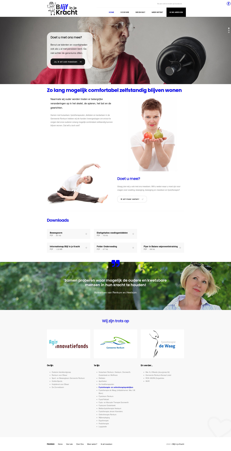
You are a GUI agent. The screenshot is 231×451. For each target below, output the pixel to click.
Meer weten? (157, 12)
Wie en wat (140, 12)
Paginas (50, 444)
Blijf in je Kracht (178, 444)
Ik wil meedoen (176, 12)
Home (111, 12)
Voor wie (124, 12)
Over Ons (80, 444)
